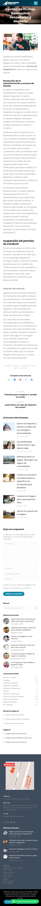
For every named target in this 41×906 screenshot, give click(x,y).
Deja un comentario (20, 368)
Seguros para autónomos (15, 723)
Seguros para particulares (15, 715)
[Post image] (9, 427)
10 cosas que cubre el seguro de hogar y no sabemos (23, 655)
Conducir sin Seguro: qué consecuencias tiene (26, 499)
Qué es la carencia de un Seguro (27, 513)
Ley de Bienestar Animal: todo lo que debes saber (26, 444)
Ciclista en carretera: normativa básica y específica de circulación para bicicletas (26, 481)
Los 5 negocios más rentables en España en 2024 (23, 663)
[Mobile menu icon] (36, 3)
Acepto (9, 902)
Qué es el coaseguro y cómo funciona (21, 637)
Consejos (8, 35)
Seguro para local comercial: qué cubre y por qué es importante (23, 620)
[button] (24, 901)
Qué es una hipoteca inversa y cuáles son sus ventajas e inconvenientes (26, 428)
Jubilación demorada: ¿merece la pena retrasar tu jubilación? (23, 629)
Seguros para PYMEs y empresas (17, 719)
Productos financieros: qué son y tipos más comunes (23, 646)
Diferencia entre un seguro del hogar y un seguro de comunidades (27, 461)
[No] (38, 898)
